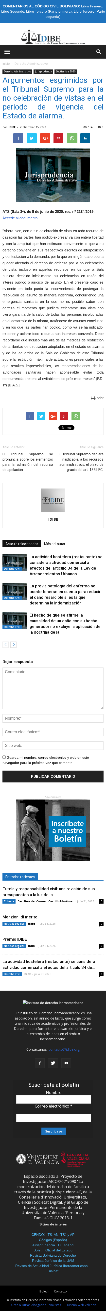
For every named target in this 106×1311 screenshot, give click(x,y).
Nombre (53, 1092)
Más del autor (54, 544)
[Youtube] (66, 1063)
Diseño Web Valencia (81, 1305)
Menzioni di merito (19, 916)
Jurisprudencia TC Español (53, 1245)
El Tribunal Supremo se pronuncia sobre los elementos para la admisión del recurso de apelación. (27, 462)
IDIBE (12, 127)
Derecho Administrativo (31, 64)
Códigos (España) (53, 1240)
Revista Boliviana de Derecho (53, 1255)
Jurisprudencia (43, 71)
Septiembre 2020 (66, 71)
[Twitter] (53, 1063)
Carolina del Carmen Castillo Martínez (46, 901)
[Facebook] (40, 1063)
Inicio (6, 64)
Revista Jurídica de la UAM (53, 1261)
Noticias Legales (14, 923)
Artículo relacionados (21, 544)
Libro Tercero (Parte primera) (49, 11)
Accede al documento (19, 218)
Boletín (44, 1291)
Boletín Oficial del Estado (53, 1250)
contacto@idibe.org (64, 1049)
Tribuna (9, 901)
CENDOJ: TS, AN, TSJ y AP (53, 1235)
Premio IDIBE (14, 939)
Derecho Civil (12, 568)
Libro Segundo (12, 11)
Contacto (60, 1291)
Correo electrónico (53, 1106)
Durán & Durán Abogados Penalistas (35, 1305)
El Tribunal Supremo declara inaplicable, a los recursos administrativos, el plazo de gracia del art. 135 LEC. (81, 462)
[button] (99, 52)
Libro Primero (91, 6)
